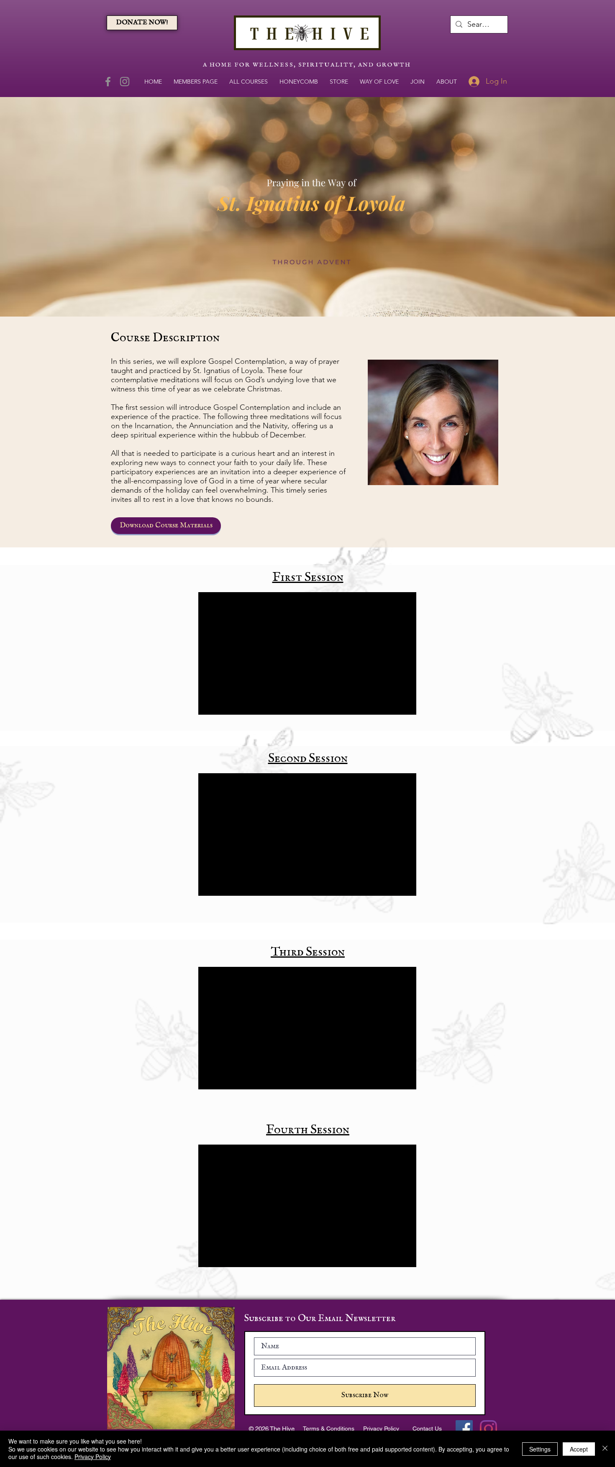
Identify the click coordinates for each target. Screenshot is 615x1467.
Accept (579, 1449)
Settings (540, 1449)
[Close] (605, 1448)
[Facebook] (108, 81)
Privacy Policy (92, 1456)
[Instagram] (124, 81)
